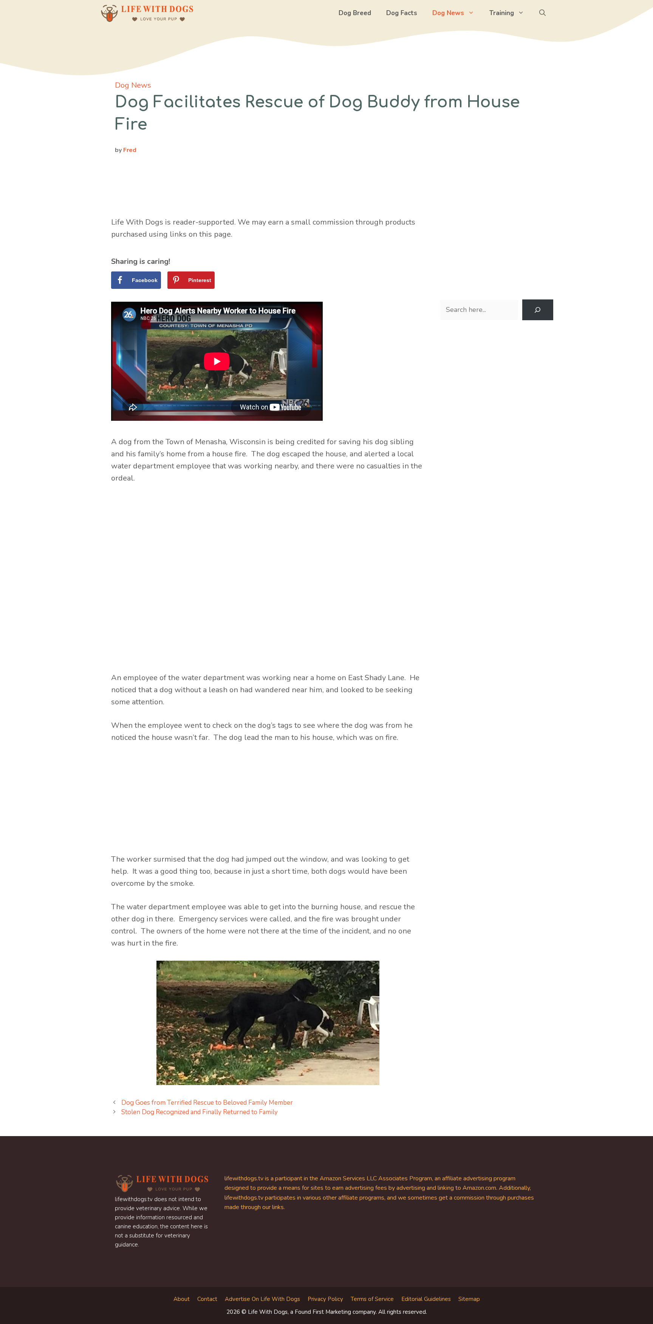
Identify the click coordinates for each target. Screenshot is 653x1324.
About (181, 1299)
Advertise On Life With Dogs (262, 1299)
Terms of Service (372, 1299)
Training (501, 13)
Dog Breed (355, 13)
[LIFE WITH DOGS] (147, 13)
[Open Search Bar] (542, 13)
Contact (207, 1299)
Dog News (448, 13)
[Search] (537, 310)
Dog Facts (401, 13)
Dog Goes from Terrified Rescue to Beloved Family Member (207, 1102)
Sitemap (469, 1299)
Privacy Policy (325, 1299)
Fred (129, 150)
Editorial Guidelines (426, 1299)
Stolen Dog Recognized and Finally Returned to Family (199, 1112)
